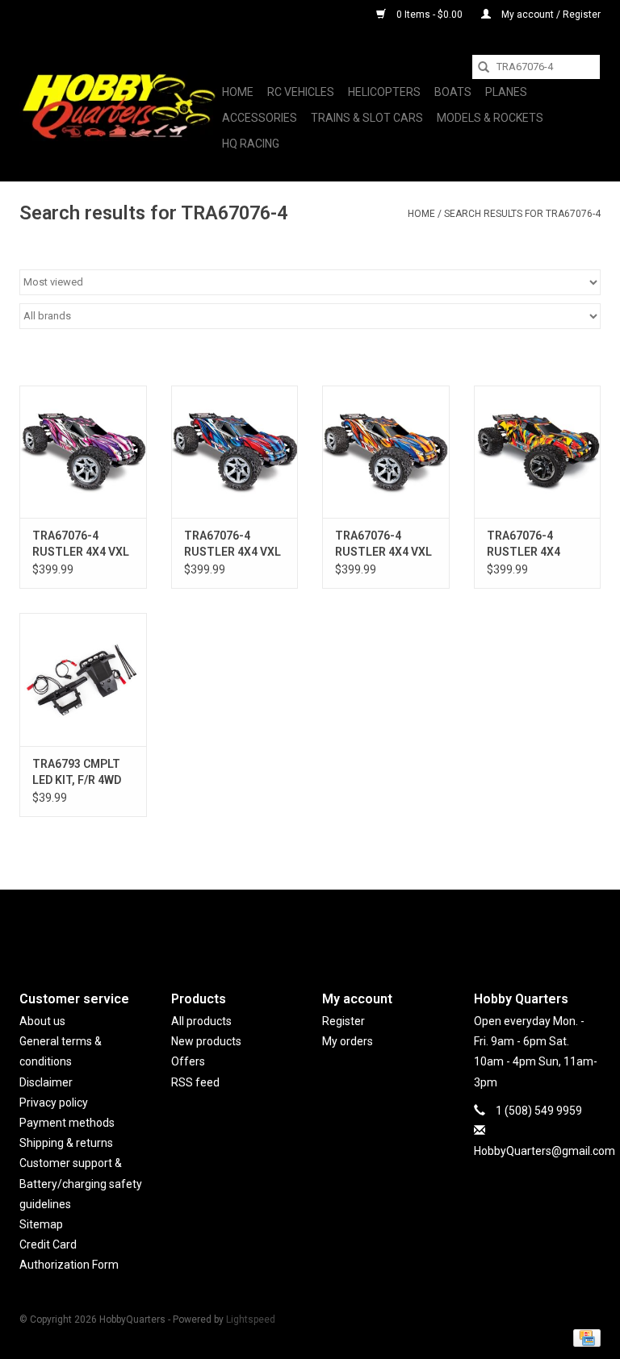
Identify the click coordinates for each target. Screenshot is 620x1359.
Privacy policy (53, 1102)
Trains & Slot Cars (367, 117)
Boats (452, 91)
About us (42, 1021)
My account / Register (550, 14)
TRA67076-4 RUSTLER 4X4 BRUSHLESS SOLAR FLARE (523, 544)
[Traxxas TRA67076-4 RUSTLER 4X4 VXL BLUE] (235, 452)
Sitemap (41, 1224)
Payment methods (67, 1122)
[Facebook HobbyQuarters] (282, 927)
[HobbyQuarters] (118, 105)
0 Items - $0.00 (429, 14)
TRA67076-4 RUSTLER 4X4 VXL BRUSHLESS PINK (80, 544)
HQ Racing (250, 143)
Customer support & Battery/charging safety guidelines (80, 1183)
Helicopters (384, 91)
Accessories (259, 117)
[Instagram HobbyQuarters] (338, 927)
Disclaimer (46, 1082)
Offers (188, 1061)
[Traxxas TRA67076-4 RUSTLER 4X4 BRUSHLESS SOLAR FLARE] (537, 452)
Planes (506, 91)
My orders (347, 1041)
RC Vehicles (300, 91)
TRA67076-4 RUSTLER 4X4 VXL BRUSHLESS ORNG (384, 544)
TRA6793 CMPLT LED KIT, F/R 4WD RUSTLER (76, 772)
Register (343, 1021)
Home (237, 91)
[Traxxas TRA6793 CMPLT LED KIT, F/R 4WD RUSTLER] (83, 679)
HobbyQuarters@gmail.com (544, 1150)
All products (201, 1021)
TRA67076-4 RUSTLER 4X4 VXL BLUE (232, 544)
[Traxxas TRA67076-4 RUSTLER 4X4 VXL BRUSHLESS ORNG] (386, 452)
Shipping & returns (66, 1142)
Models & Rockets (490, 117)
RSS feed (195, 1082)
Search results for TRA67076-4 (522, 213)
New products (206, 1041)
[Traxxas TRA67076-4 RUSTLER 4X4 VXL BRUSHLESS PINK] (83, 452)
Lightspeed (250, 1319)
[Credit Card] (584, 1337)
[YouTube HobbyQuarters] (310, 927)
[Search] (483, 67)
